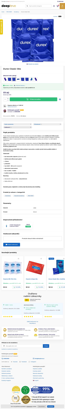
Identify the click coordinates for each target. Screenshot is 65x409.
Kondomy (16, 11)
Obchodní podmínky (38, 378)
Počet (5, 99)
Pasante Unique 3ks (31, 279)
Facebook (24, 361)
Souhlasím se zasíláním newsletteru (10, 349)
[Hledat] (27, 6)
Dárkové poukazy (6, 373)
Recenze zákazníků (38, 373)
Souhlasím (50, 406)
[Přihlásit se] (54, 6)
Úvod (3, 11)
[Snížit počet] (8, 100)
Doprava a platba (37, 368)
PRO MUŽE (9, 11)
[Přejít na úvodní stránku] (9, 6)
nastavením (29, 406)
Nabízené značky (37, 375)
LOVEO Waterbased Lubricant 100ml (15, 225)
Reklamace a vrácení (7, 375)
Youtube (15, 361)
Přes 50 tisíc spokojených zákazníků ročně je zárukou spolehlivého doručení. (48, 336)
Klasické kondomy (19, 195)
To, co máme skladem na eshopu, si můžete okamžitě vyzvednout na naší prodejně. (48, 331)
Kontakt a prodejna (7, 368)
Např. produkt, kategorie (35, 6)
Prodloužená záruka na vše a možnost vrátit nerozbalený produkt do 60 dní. (18, 336)
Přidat (28, 226)
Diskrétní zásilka (6, 371)
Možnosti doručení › (12, 106)
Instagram (33, 361)
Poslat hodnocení (12, 244)
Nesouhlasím (41, 406)
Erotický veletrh (37, 371)
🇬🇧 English (36, 380)
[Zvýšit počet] (8, 98)
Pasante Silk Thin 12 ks (9, 279)
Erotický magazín (6, 380)
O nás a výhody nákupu (8, 378)
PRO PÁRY (30, 195)
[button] (62, 6)
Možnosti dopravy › (20, 85)
